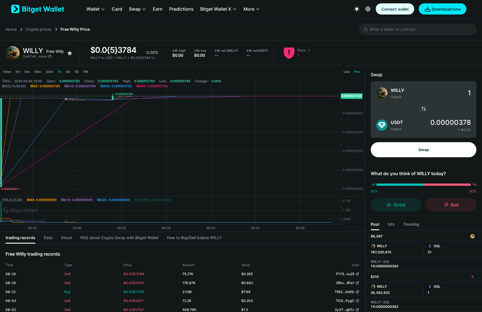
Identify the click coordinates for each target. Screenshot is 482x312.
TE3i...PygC (345, 301)
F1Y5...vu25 (345, 274)
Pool (375, 224)
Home (11, 29)
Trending (411, 224)
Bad (454, 205)
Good (399, 205)
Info (391, 224)
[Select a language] (368, 9)
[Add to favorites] (69, 53)
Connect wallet (395, 9)
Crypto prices (39, 29)
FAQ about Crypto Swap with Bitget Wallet (119, 237)
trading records (20, 237)
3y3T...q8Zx (344, 310)
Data (48, 237)
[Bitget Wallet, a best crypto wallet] (37, 9)
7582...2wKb (344, 292)
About (66, 237)
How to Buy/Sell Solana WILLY (194, 237)
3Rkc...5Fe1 (345, 283)
